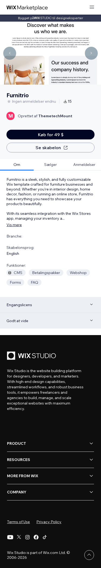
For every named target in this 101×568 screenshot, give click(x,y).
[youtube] (10, 537)
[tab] (17, 165)
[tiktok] (44, 537)
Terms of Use (18, 521)
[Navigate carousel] (9, 53)
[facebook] (36, 537)
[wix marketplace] (27, 7)
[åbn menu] (92, 7)
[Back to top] (89, 555)
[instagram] (27, 537)
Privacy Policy (48, 521)
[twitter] (19, 537)
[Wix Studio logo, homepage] (32, 356)
